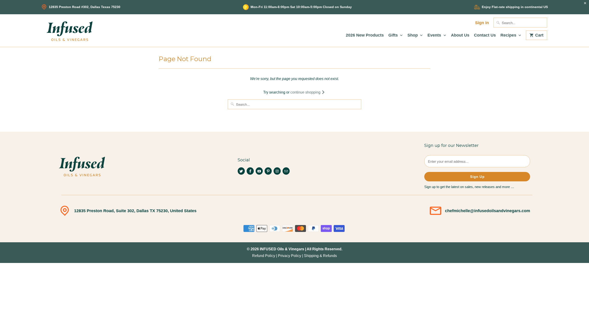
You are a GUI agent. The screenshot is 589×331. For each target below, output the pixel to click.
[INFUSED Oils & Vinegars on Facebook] (250, 171)
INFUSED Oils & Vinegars (282, 249)
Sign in (482, 23)
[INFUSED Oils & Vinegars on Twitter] (241, 171)
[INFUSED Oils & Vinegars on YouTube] (259, 171)
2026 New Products (365, 35)
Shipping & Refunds (320, 256)
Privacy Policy (289, 256)
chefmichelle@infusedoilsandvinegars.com (487, 210)
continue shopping (305, 92)
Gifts (393, 35)
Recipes (508, 35)
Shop (413, 35)
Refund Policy (263, 256)
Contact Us (485, 35)
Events (434, 35)
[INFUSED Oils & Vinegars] (69, 30)
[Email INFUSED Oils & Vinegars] (286, 171)
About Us (460, 35)
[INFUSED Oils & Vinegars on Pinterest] (268, 171)
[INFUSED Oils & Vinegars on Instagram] (277, 171)
